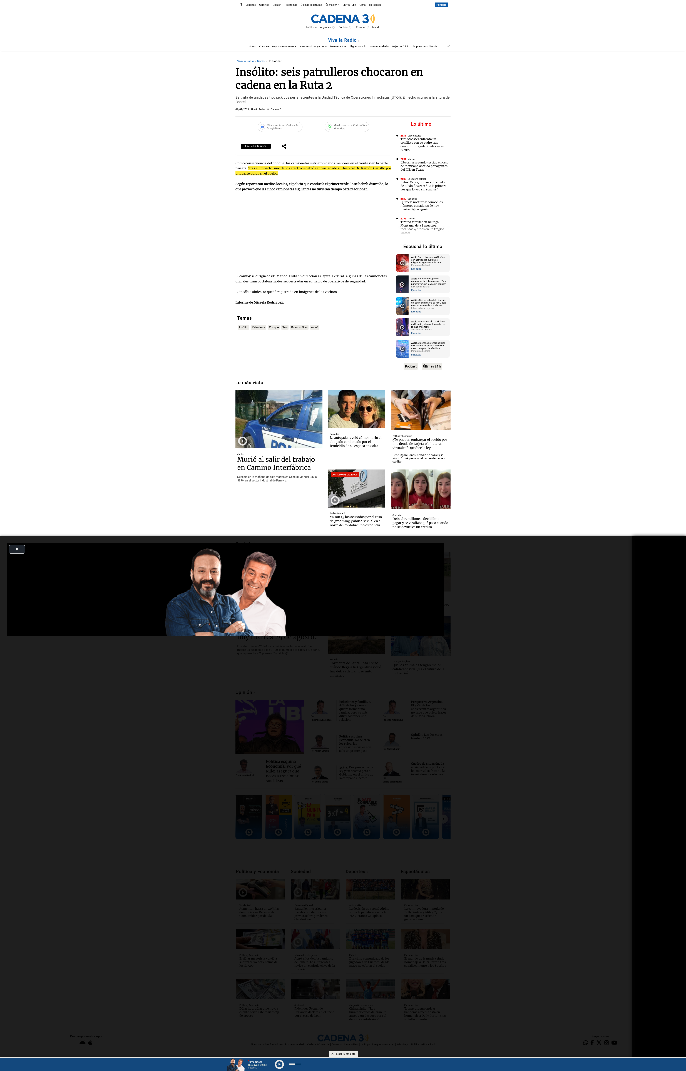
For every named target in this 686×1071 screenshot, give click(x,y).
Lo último (422, 124)
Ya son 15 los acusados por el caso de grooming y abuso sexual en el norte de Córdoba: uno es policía (356, 521)
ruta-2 (315, 327)
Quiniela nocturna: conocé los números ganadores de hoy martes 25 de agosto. (422, 205)
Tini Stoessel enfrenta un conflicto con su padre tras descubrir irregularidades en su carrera (422, 144)
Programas (291, 4)
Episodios (416, 268)
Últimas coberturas (311, 4)
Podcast (411, 366)
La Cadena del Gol (416, 179)
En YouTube (349, 4)
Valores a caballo (379, 46)
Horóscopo (375, 4)
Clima (362, 4)
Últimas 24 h (332, 4)
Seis (285, 327)
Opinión (277, 4)
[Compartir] (284, 147)
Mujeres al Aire (338, 46)
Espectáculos (414, 135)
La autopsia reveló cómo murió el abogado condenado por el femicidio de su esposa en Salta (356, 442)
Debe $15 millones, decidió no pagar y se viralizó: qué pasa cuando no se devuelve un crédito (419, 458)
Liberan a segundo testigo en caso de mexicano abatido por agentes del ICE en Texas (425, 166)
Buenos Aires (299, 327)
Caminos (264, 4)
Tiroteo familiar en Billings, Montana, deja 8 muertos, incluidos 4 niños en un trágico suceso (422, 227)
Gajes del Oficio (400, 46)
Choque (274, 327)
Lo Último (311, 27)
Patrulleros (258, 327)
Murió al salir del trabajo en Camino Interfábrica (276, 464)
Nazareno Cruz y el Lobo (313, 46)
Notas (252, 46)
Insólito (243, 327)
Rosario (360, 27)
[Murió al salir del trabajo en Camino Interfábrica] (278, 419)
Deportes (251, 4)
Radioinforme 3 (337, 513)
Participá (441, 4)
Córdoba (343, 27)
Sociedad (412, 198)
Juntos (240, 454)
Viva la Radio (343, 40)
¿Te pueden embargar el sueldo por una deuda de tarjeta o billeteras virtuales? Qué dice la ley (419, 444)
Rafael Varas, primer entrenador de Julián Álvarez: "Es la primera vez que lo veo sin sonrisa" (423, 185)
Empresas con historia (425, 46)
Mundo (376, 27)
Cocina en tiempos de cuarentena (277, 46)
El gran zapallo (358, 46)
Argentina (325, 27)
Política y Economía (402, 436)
